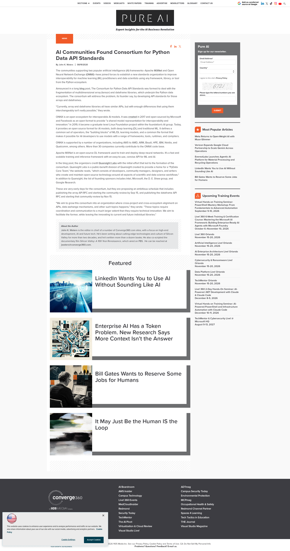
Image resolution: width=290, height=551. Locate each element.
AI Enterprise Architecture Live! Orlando (216, 251)
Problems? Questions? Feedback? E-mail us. (156, 546)
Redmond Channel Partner (196, 508)
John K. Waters (69, 230)
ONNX (90, 74)
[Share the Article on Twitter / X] (179, 46)
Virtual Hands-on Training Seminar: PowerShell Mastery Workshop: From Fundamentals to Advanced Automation (216, 205)
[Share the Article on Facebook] (170, 46)
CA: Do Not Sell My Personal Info (195, 544)
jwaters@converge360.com (76, 244)
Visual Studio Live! (129, 530)
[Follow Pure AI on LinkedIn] (262, 4)
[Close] (103, 515)
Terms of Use (173, 544)
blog (82, 88)
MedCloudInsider (128, 504)
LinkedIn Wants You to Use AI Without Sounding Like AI (132, 281)
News (64, 38)
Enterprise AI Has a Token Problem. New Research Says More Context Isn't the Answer (134, 332)
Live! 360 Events (128, 500)
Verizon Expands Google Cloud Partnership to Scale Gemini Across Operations (214, 148)
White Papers (134, 3)
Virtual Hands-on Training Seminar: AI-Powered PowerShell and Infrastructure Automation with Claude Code (216, 306)
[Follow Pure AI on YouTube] (280, 4)
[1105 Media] (60, 509)
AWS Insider (125, 491)
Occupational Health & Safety (197, 504)
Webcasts (119, 3)
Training (149, 3)
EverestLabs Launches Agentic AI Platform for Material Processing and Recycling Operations (215, 159)
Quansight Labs (108, 163)
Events (96, 3)
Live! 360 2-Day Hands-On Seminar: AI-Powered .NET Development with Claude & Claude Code (217, 292)
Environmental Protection (195, 495)
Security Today (127, 513)
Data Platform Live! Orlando (210, 271)
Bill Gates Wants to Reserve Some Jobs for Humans (138, 377)
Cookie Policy (156, 544)
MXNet (158, 70)
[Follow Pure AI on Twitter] (267, 4)
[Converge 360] (65, 498)
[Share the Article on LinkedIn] (175, 46)
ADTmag (186, 487)
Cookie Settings (68, 539)
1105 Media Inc (120, 544)
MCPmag (186, 500)
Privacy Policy (221, 78)
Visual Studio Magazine (194, 526)
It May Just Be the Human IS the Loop (136, 424)
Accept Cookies (94, 540)
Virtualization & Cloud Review (135, 526)
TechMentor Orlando (206, 280)
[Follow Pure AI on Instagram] (275, 4)
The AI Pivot (125, 521)
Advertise (162, 3)
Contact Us (206, 3)
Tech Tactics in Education (195, 517)
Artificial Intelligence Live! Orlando (213, 242)
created (132, 116)
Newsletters (177, 3)
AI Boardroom (126, 487)
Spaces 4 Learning (191, 513)
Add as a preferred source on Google (250, 3)
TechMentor (125, 517)
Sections (82, 3)
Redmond (124, 508)
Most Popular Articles (217, 129)
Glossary (192, 3)
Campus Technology (130, 495)
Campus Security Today (194, 491)
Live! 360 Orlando (204, 234)
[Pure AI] (145, 18)
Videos (107, 3)
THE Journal (188, 521)
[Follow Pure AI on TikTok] (271, 4)
